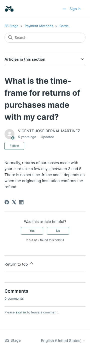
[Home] (9, 9)
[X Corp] (14, 202)
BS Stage (11, 26)
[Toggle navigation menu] (64, 9)
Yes (32, 230)
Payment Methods (39, 26)
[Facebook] (6, 202)
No (58, 230)
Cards (64, 26)
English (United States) (61, 340)
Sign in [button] (75, 9)
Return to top (16, 264)
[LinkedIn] (21, 202)
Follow (14, 146)
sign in (21, 312)
